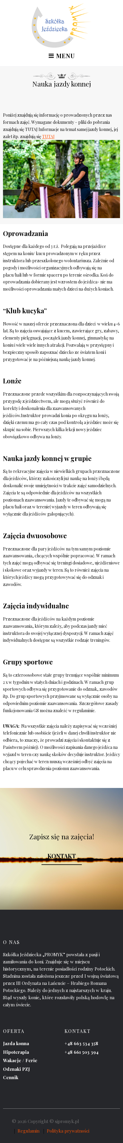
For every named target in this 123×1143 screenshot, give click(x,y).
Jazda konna (16, 1043)
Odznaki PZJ (16, 1069)
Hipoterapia (16, 1052)
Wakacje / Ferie (20, 1060)
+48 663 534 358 (81, 1043)
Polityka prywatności (68, 1131)
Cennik (10, 1077)
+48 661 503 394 (81, 1052)
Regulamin (28, 1131)
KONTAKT (61, 856)
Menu (64, 56)
